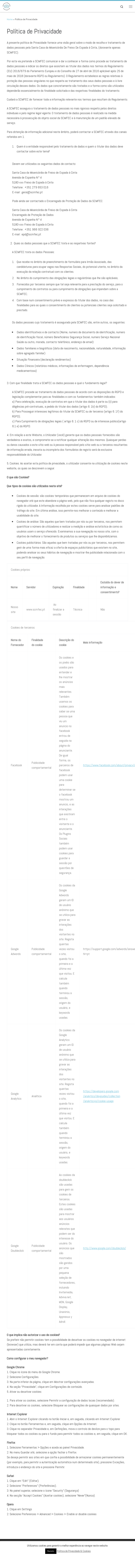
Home (10, 19)
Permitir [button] (50, 1551)
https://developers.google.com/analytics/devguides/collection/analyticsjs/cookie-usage (101, 1096)
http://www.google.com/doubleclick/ (104, 1248)
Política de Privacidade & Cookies (74, 1551)
